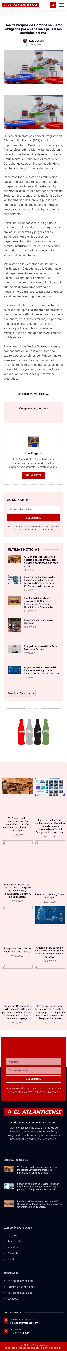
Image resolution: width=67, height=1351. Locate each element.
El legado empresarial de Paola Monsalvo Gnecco (40, 648)
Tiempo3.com (27, 693)
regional (44, 394)
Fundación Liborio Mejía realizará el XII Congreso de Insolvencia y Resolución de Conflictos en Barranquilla (39, 602)
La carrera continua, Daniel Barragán (49, 896)
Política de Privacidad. (42, 529)
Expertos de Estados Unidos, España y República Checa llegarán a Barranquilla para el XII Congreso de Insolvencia (40, 581)
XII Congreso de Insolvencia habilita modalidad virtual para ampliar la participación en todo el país (41, 561)
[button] (53, 5)
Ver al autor (33, 475)
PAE (36, 394)
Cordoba (27, 394)
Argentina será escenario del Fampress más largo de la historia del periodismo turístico (41, 670)
